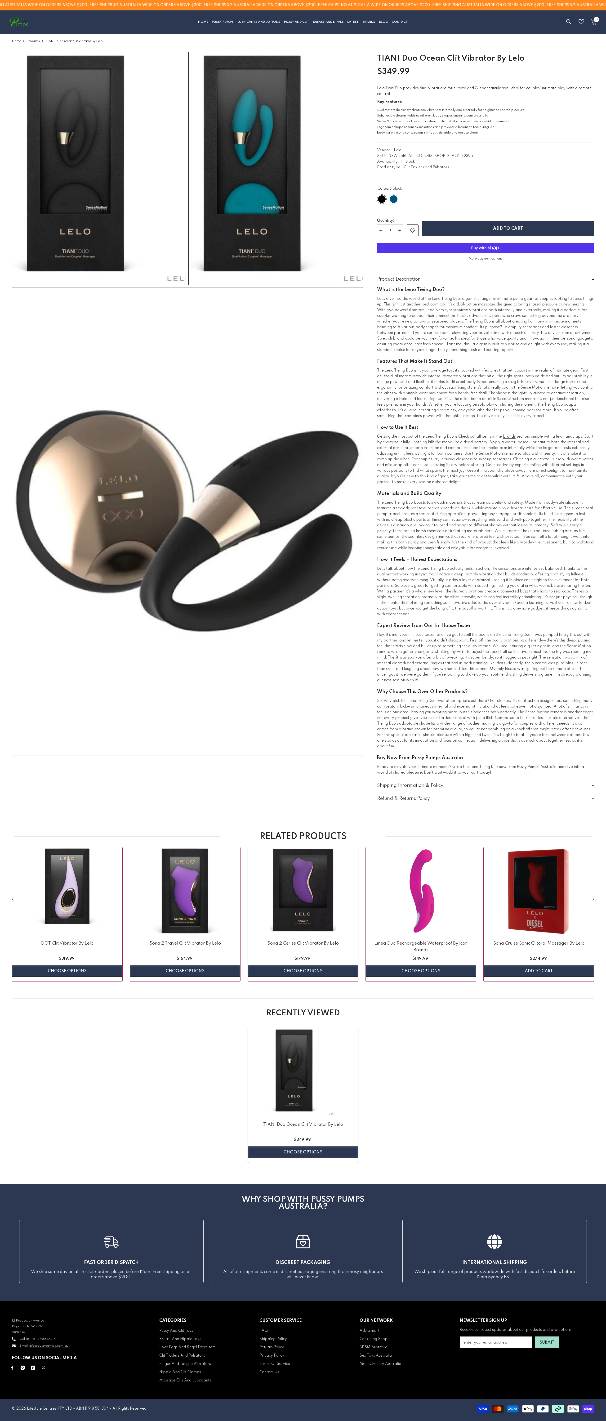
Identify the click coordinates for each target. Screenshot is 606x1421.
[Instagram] (22, 1367)
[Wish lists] (581, 21)
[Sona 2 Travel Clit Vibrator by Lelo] (185, 891)
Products (33, 41)
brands (509, 437)
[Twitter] (43, 1367)
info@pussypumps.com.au (48, 1345)
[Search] (569, 21)
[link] (413, 230)
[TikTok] (33, 1367)
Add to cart (508, 228)
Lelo (397, 150)
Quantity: (385, 221)
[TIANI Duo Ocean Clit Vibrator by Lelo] (303, 1072)
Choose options (67, 971)
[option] (67, 915)
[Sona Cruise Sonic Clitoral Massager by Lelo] (539, 891)
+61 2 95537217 (43, 1338)
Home (16, 41)
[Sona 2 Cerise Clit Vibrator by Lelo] (303, 891)
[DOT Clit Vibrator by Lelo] (67, 891)
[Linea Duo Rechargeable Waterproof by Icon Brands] (421, 891)
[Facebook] (12, 1367)
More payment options (485, 258)
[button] (12, 899)
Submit (547, 1343)
